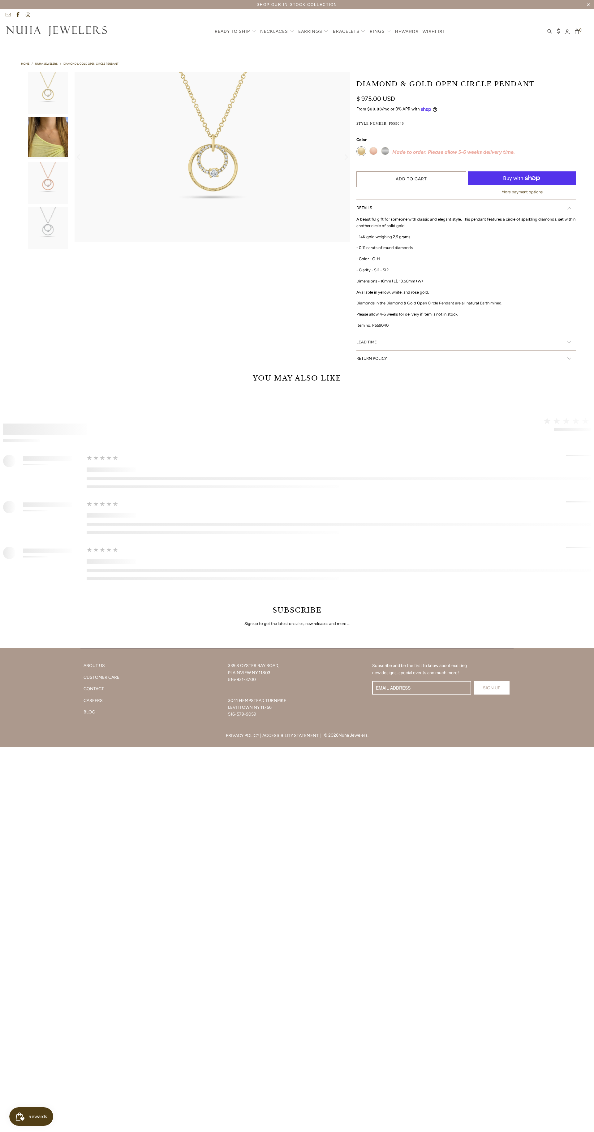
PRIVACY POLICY (242, 735)
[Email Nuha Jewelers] (8, 15)
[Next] (346, 157)
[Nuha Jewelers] (56, 31)
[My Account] (567, 31)
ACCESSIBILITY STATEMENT (290, 735)
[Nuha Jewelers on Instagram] (28, 15)
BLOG (89, 712)
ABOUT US (94, 665)
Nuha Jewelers (353, 735)
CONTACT (94, 688)
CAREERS (93, 700)
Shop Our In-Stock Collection (297, 4)
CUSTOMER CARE (101, 677)
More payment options (522, 192)
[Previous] (79, 157)
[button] (235, 32)
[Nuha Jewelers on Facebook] (18, 15)
